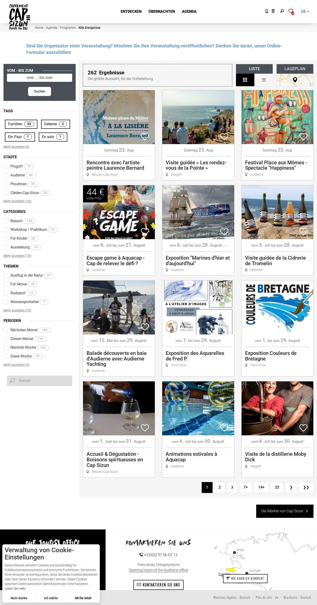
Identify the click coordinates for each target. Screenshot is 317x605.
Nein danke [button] (19, 598)
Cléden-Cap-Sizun (28, 193)
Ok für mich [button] (83, 598)
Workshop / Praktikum (32, 229)
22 (277, 487)
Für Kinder (22, 238)
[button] (131, 12)
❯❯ (306, 487)
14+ (261, 487)
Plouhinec (22, 184)
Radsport (21, 293)
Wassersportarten (27, 302)
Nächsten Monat (28, 330)
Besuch (21, 221)
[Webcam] (275, 12)
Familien (19, 124)
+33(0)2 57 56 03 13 (160, 555)
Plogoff (20, 166)
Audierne (21, 175)
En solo (51, 137)
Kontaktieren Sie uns (160, 584)
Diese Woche (24, 356)
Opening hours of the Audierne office (158, 570)
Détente (54, 124)
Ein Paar (18, 137)
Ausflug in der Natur (30, 275)
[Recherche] (283, 11)
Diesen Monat (26, 339)
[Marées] (265, 12)
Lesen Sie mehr (15, 588)
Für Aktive (22, 284)
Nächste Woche (28, 347)
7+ (246, 487)
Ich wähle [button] (51, 598)
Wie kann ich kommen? (247, 578)
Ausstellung (24, 247)
